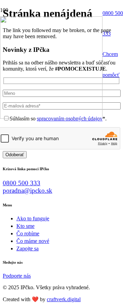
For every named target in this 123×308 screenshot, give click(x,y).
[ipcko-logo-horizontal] (51, 117)
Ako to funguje (32, 218)
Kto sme (25, 226)
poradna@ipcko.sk (27, 190)
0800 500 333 (21, 183)
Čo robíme (27, 233)
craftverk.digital (64, 299)
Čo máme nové (32, 241)
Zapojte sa (27, 248)
